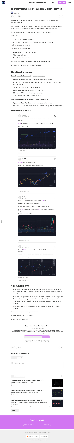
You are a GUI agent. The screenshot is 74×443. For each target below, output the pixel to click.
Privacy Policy (48, 341)
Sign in (69, 2)
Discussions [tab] (21, 376)
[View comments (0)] (15, 16)
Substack (30, 440)
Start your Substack (33, 436)
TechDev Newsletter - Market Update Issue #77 (27, 400)
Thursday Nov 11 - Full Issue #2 (21, 76)
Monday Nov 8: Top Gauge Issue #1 (22, 99)
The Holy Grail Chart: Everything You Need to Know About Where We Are (29, 402)
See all (13, 410)
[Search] (53, 2)
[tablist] (17, 357)
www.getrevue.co (39, 76)
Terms (40, 432)
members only (45, 61)
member (53, 289)
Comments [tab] (14, 358)
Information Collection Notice (36, 341)
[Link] (9, 72)
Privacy (36, 432)
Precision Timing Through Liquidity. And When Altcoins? (25, 392)
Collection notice (46, 432)
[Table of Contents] (2, 221)
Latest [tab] (16, 376)
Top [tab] (12, 376)
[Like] (12, 16)
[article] (37, 383)
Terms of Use (44, 340)
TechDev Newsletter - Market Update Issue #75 (27, 380)
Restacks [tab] (20, 358)
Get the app (44, 436)
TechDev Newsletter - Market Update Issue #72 (27, 390)
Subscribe (62, 2)
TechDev (16, 12)
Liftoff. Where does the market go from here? (22, 382)
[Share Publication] (56, 2)
